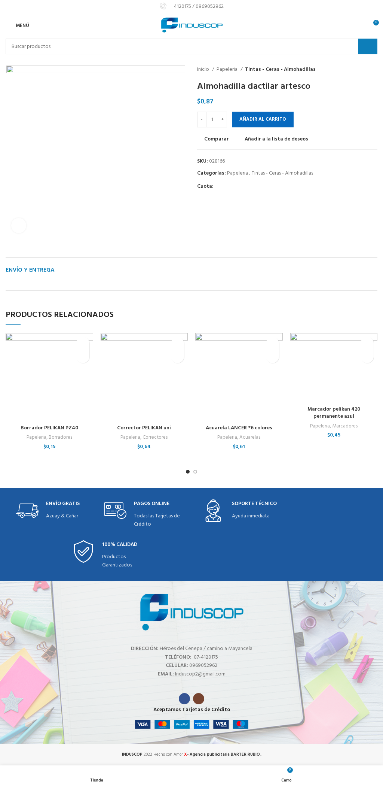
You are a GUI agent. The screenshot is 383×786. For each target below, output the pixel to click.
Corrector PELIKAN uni (144, 428)
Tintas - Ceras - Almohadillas (280, 70)
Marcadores (345, 426)
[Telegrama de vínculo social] (254, 186)
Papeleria (228, 70)
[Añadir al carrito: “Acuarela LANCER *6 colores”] (272, 356)
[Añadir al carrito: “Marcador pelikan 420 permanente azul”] (367, 356)
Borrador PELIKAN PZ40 (49, 428)
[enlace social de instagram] (198, 698)
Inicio (203, 70)
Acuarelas (249, 437)
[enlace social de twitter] (228, 186)
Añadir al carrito (262, 119)
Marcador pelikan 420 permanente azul (333, 413)
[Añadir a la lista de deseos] (82, 343)
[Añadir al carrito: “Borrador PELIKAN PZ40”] (82, 356)
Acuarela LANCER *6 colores (239, 428)
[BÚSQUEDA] (367, 46)
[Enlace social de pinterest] (237, 186)
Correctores (155, 437)
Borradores (60, 437)
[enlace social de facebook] (219, 186)
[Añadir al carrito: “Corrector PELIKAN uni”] (177, 356)
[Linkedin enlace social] (245, 186)
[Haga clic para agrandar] (18, 225)
